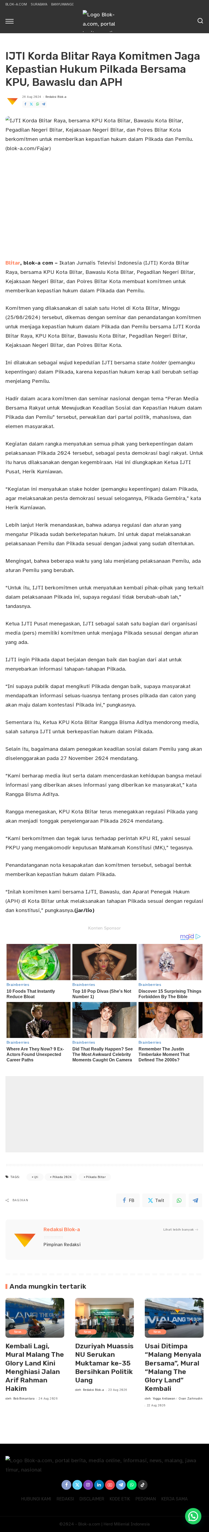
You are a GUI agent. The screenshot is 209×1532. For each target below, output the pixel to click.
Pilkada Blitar (96, 1177)
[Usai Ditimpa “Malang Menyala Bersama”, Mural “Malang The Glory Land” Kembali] (174, 1318)
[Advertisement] (104, 1114)
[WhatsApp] (38, 104)
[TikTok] (142, 1485)
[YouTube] (110, 1485)
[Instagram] (88, 1485)
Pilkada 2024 (62, 1177)
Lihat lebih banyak (178, 1229)
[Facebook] (25, 104)
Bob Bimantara (24, 1398)
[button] (193, 1516)
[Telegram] (44, 104)
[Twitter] (31, 104)
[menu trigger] (10, 21)
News (17, 1332)
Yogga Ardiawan (164, 1398)
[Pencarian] (200, 21)
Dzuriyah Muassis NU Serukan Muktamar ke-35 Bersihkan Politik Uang (104, 1363)
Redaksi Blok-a (56, 97)
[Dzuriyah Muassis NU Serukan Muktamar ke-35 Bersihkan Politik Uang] (104, 1318)
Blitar (12, 262)
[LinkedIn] (99, 1485)
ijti (36, 1177)
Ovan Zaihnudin (190, 1398)
